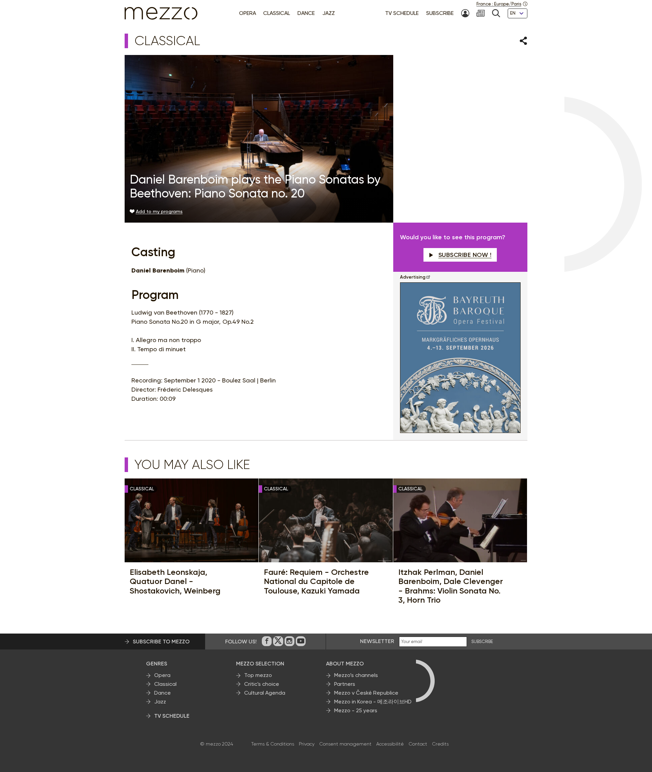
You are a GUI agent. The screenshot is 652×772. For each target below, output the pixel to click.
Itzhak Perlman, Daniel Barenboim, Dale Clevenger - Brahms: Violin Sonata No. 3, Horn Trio (450, 586)
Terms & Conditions (272, 744)
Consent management (345, 744)
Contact (418, 744)
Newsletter (377, 641)
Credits (440, 744)
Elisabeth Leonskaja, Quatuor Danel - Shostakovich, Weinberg (175, 581)
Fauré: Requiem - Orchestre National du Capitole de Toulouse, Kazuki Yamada (316, 581)
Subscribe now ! (465, 255)
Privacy (306, 744)
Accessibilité (390, 744)
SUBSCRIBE (482, 641)
